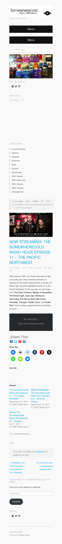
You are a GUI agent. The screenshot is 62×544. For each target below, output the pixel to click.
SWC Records (17, 184)
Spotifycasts (17, 172)
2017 (28, 201)
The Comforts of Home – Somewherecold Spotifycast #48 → (44, 466)
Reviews (15, 168)
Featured (15, 156)
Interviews (16, 160)
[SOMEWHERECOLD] (31, 10)
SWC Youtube (17, 188)
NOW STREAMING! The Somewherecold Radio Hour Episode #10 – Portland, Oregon (40, 395)
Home (21, 201)
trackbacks (39, 451)
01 (42, 201)
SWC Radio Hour (19, 180)
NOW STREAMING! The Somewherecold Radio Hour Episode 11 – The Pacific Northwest (30, 252)
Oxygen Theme (23, 535)
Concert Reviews (18, 149)
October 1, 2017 (20, 267)
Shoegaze (25, 434)
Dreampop (17, 434)
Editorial (15, 153)
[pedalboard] (31, 66)
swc (10, 267)
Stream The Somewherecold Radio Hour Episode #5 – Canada (18, 416)
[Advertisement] (31, 121)
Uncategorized (17, 191)
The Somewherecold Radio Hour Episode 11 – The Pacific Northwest (18, 394)
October (35, 201)
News (14, 164)
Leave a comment (34, 267)
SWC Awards (17, 176)
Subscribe (16, 501)
